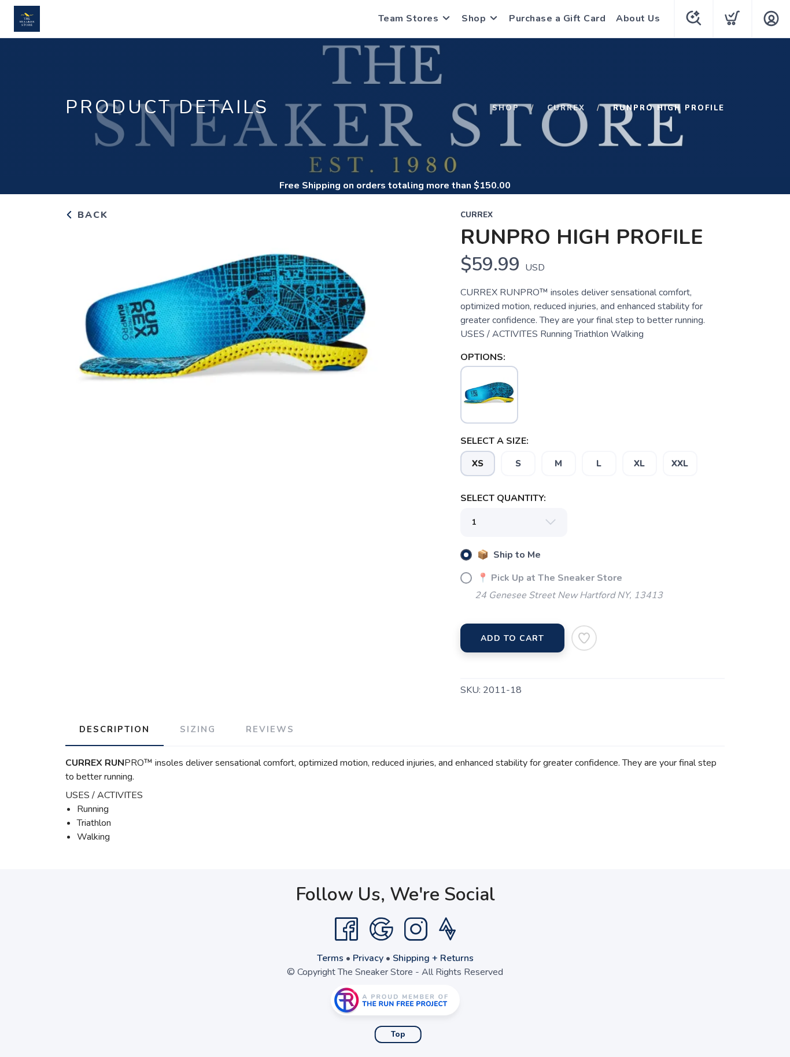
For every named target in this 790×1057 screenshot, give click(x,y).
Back (91, 215)
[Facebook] (346, 929)
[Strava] (447, 929)
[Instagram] (415, 929)
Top (398, 1034)
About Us (638, 18)
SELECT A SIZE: (494, 441)
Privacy (368, 958)
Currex (566, 108)
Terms (330, 958)
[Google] (381, 929)
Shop (474, 18)
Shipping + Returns (433, 958)
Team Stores (408, 18)
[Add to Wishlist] (584, 638)
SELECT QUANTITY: (503, 498)
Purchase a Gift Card (557, 18)
